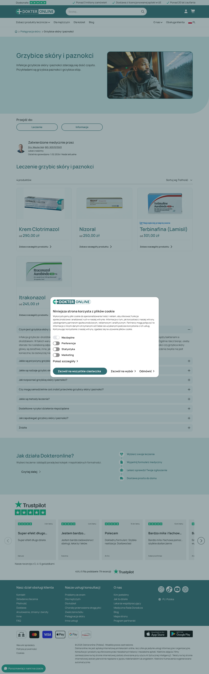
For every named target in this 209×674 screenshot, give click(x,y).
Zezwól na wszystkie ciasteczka (79, 371)
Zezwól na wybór (122, 371)
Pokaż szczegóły (64, 361)
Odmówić (145, 371)
